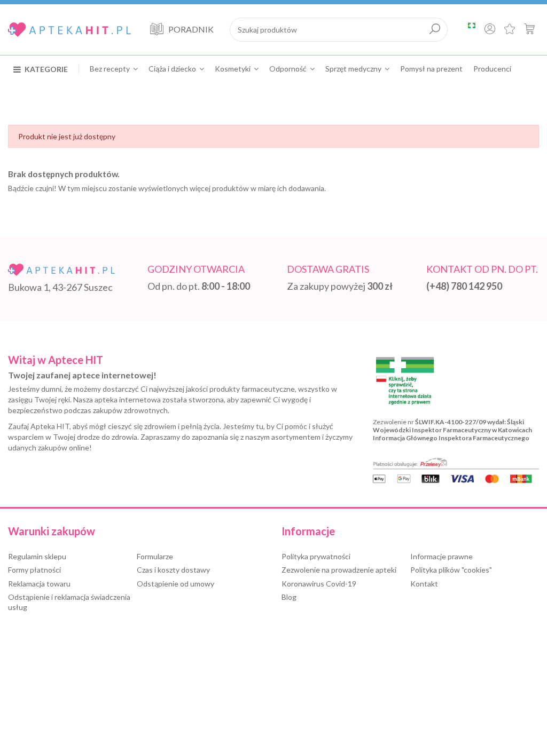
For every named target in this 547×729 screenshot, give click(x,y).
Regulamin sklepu (37, 556)
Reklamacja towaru (39, 583)
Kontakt (424, 583)
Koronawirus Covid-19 (319, 583)
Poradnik (191, 29)
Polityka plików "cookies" (451, 569)
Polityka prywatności (316, 556)
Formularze (155, 556)
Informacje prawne (441, 556)
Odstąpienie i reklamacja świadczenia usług (69, 602)
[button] (46, 69)
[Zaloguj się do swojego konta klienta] (490, 29)
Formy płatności (34, 569)
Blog (289, 596)
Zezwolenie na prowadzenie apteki (339, 569)
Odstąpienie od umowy (175, 583)
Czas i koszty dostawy (173, 569)
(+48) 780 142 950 (464, 286)
